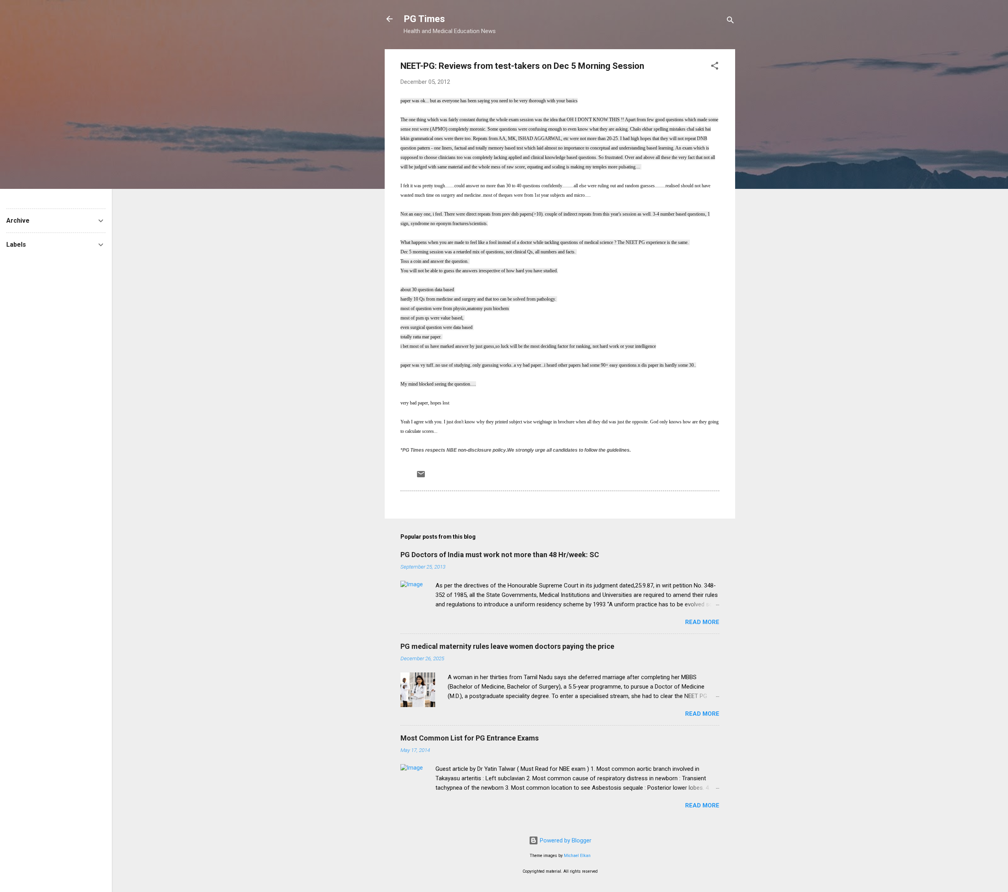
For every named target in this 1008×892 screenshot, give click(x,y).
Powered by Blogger (564, 840)
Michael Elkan (577, 855)
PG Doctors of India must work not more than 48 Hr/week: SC (499, 554)
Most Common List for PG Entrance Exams (469, 738)
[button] (714, 67)
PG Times (424, 18)
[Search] (730, 21)
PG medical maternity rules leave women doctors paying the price (507, 646)
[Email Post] (421, 476)
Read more (702, 622)
